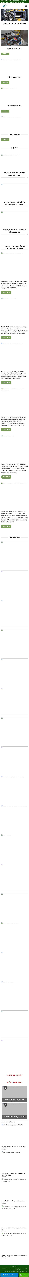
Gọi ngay (25, 1275)
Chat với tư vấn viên (10, 1275)
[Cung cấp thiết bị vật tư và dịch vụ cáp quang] (11, 6)
